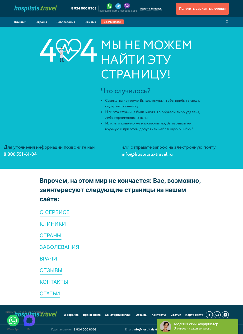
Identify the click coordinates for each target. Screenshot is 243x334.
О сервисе (71, 314)
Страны (41, 22)
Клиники (20, 22)
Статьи (176, 314)
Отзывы (90, 22)
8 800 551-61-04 (20, 154)
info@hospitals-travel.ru (147, 154)
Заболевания (65, 22)
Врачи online (112, 21)
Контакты (159, 314)
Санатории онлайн (118, 314)
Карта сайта (194, 314)
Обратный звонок (151, 8)
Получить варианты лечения (202, 8)
